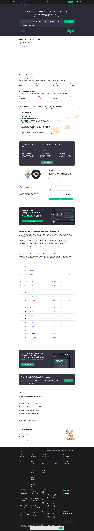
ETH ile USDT (30, 281)
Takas (40, 1)
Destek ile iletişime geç (28, 364)
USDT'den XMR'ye (43, 497)
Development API (44, 456)
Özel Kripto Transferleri (34, 470)
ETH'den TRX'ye (54, 511)
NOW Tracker (33, 463)
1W (22, 46)
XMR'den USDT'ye (48, 514)
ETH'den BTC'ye (43, 503)
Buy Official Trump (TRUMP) (24, 512)
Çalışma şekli (54, 458)
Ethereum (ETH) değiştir (34, 493)
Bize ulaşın (54, 461)
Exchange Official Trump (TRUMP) (34, 513)
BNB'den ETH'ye (43, 508)
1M (24, 46)
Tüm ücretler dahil (25, 24)
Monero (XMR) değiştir (34, 500)
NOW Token (32, 465)
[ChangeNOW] (14, 2)
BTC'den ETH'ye (43, 511)
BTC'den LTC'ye (54, 500)
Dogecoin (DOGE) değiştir (34, 503)
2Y (30, 46)
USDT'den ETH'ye (54, 495)
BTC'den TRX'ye (54, 506)
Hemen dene (32, 221)
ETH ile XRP (29, 307)
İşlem (31, 486)
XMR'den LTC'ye (48, 503)
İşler (20, 463)
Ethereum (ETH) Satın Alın (24, 493)
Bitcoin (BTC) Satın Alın (23, 491)
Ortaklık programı (44, 461)
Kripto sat (21, 517)
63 (26, 341)
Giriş (71, 1)
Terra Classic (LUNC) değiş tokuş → (27, 434)
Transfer (49, 1)
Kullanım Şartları (65, 458)
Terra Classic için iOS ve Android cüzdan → (28, 440)
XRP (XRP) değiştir (33, 509)
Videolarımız (22, 461)
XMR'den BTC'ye (43, 506)
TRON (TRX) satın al (23, 507)
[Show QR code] (73, 450)
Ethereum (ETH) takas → (24, 432)
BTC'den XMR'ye (43, 492)
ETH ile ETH (30, 274)
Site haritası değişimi (34, 517)
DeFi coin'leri (32, 475)
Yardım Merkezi (55, 463)
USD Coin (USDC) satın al (24, 498)
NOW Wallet (32, 461)
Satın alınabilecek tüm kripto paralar (24, 515)
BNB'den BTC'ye (48, 500)
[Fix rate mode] (53, 21)
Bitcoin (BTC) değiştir (34, 491)
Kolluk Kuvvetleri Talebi (66, 465)
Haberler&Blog (22, 458)
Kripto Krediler (33, 479)
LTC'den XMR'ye (48, 495)
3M (26, 46)
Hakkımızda (22, 456)
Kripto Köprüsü (33, 477)
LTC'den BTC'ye (48, 509)
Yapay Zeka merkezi (34, 468)
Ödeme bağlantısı (33, 484)
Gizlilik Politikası (50, 527)
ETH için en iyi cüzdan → (24, 438)
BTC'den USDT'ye (43, 495)
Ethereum (25, 4)
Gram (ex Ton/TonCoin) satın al (24, 509)
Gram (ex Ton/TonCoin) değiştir (35, 507)
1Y (28, 46)
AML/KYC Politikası (66, 456)
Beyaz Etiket (43, 465)
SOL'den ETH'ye (54, 492)
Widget (43, 463)
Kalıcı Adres (32, 458)
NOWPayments (44, 470)
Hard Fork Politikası (66, 463)
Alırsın (45, 20)
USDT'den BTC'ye (43, 517)
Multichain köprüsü (44, 468)
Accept (60, 527)
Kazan (44, 1)
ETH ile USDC (30, 322)
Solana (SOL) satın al (23, 510)
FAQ (53, 456)
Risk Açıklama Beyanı (66, 461)
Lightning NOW (33, 482)
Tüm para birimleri (33, 515)
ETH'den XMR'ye (43, 500)
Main (16, 4)
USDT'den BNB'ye (54, 498)
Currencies (20, 4)
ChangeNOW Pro (33, 456)
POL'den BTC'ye (54, 514)
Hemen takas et (47, 162)
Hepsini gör (72, 341)
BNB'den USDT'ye (48, 517)
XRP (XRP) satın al (23, 500)
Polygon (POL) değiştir (34, 505)
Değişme (69, 21)
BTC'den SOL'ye (54, 517)
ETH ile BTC (30, 270)
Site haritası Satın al (23, 518)
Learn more (69, 145)
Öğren (54, 1)
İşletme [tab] (23, 1)
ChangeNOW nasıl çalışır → (25, 436)
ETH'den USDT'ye (54, 503)
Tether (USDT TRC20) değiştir (35, 496)
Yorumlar (21, 465)
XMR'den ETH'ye (48, 506)
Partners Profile (44, 458)
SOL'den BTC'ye (43, 514)
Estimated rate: (25, 25)
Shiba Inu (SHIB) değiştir (34, 510)
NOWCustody (44, 472)
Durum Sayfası (55, 465)
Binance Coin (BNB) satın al (24, 496)
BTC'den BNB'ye (48, 511)
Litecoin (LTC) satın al (23, 503)
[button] (36, 21)
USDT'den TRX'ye (48, 492)
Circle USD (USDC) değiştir (35, 498)
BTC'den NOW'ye (54, 509)
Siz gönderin (24, 20)
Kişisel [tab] (18, 1)
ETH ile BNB (29, 315)
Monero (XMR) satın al (23, 505)
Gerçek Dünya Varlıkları (34, 472)
